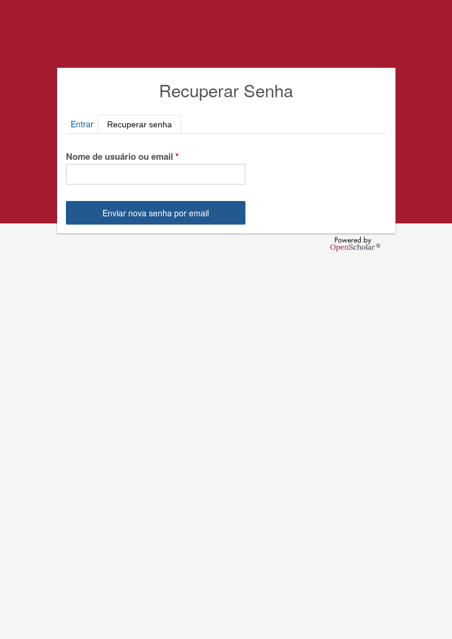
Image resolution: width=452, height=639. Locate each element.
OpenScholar (355, 244)
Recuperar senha (144, 123)
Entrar (82, 124)
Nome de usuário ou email (122, 156)
